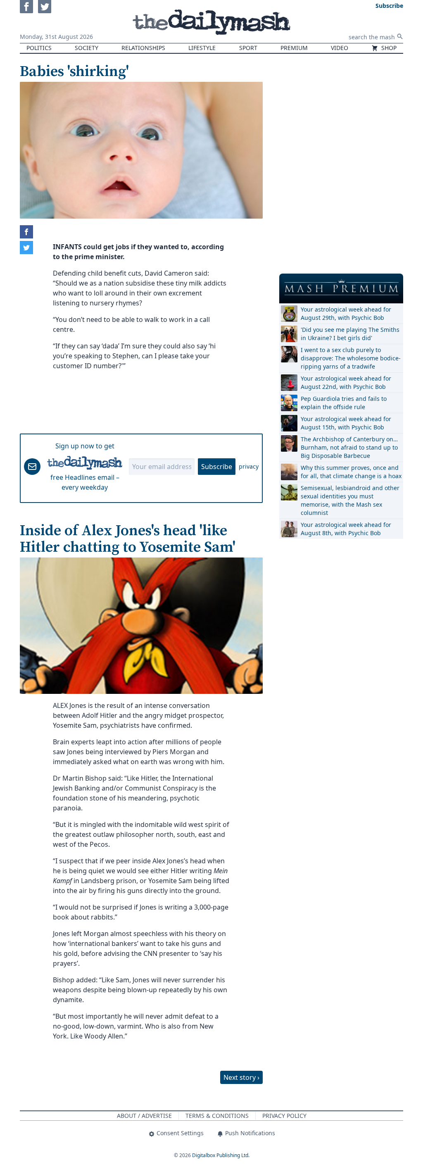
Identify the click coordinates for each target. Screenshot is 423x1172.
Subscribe (216, 466)
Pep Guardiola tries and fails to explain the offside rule (344, 403)
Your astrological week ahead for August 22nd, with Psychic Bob (346, 382)
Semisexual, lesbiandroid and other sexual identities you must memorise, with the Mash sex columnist (350, 500)
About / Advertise (144, 1116)
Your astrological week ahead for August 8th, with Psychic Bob (346, 529)
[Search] (400, 36)
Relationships (143, 48)
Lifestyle (202, 48)
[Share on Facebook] (26, 231)
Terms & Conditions (217, 1116)
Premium (294, 48)
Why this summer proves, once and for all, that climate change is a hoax (351, 472)
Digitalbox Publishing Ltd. (221, 1155)
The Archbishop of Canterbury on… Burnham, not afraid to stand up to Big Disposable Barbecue (349, 447)
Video (339, 48)
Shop (388, 48)
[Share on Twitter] (26, 247)
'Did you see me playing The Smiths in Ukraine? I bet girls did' (350, 334)
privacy (249, 466)
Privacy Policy (284, 1116)
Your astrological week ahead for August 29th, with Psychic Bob (346, 313)
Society (86, 48)
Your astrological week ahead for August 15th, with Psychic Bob (346, 423)
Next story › (241, 1077)
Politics (39, 48)
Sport (248, 48)
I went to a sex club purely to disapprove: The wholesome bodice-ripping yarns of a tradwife (351, 358)
